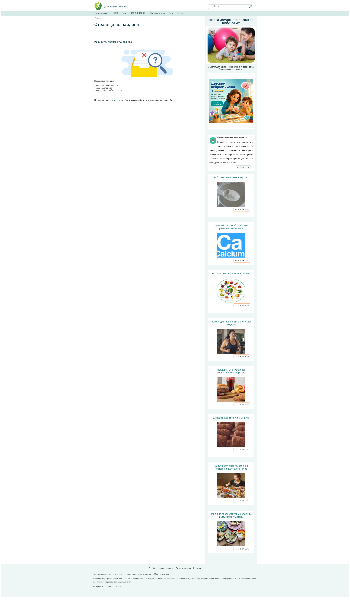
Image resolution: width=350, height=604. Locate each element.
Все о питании (138, 13)
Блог (124, 13)
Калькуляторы (157, 13)
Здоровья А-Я (102, 13)
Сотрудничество (183, 568)
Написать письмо (166, 568)
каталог (114, 100)
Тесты (180, 13)
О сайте (152, 568)
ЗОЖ (115, 13)
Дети (171, 13)
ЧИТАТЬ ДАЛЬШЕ (242, 209)
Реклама (197, 568)
